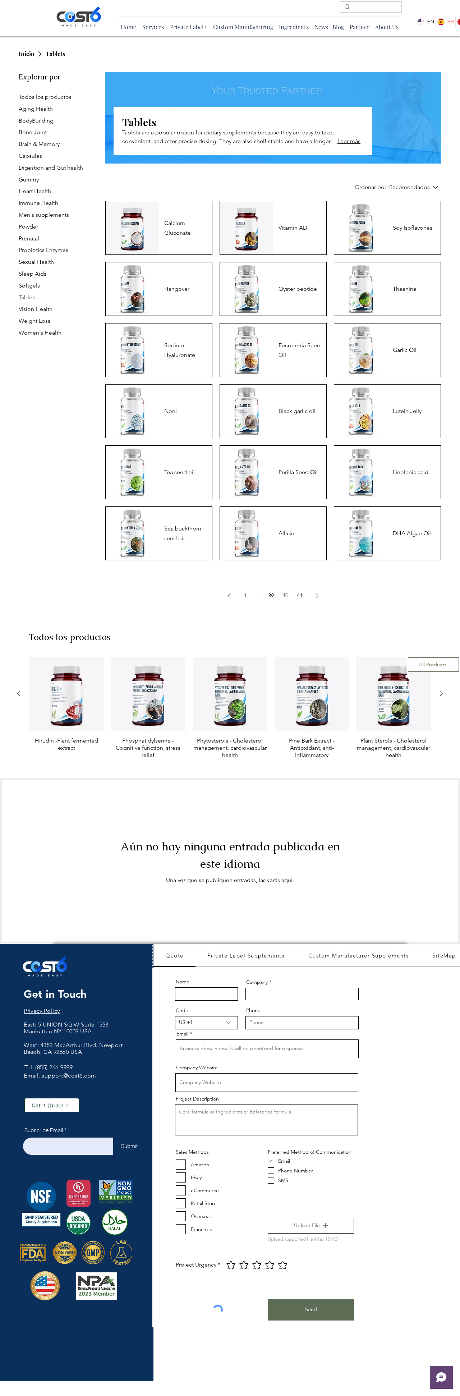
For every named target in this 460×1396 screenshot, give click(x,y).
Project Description (197, 1098)
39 (271, 595)
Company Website (197, 1067)
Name (182, 981)
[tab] (174, 956)
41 (300, 595)
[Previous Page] (229, 595)
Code (182, 1010)
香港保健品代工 (44, 1058)
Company (257, 981)
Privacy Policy (42, 1010)
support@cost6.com (69, 1075)
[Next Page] (317, 595)
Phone (253, 1010)
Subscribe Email (43, 1130)
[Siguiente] (441, 693)
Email (182, 1033)
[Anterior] (18, 693)
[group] (230, 711)
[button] (311, 1226)
